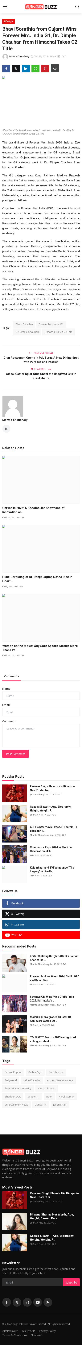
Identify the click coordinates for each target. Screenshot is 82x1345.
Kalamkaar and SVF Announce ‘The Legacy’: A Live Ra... (52, 869)
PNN (4, 517)
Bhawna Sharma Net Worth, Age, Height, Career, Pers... (52, 1216)
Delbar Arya (35, 1072)
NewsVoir (37, 1335)
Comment (9, 721)
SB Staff (34, 814)
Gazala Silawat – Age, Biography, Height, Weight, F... (50, 808)
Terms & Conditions (14, 1335)
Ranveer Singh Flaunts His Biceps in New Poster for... (52, 788)
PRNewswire (10, 1331)
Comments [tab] (11, 676)
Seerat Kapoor (13, 1072)
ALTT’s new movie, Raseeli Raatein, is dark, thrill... (53, 828)
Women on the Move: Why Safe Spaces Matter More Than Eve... (40, 648)
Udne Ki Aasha (31, 1080)
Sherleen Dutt (13, 1096)
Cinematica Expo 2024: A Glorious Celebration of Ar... (51, 849)
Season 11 (33, 1096)
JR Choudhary (37, 794)
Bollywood (11, 1080)
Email (6, 705)
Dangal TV (41, 1104)
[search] (77, 6)
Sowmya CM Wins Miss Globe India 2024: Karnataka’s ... (52, 998)
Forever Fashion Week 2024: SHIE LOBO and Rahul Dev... (55, 978)
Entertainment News (16, 1104)
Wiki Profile (28, 1331)
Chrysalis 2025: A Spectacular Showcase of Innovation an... (33, 510)
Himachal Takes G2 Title (58, 332)
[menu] (5, 6)
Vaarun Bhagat (46, 1088)
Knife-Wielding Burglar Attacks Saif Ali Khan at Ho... (54, 958)
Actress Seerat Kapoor (60, 1080)
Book (49, 1096)
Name (6, 688)
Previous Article (43, 352)
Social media (56, 1072)
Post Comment (15, 754)
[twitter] (17, 1302)
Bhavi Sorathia (24, 324)
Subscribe (71, 1282)
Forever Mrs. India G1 (51, 324)
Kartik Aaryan (67, 1096)
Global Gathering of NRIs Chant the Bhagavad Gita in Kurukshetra (41, 376)
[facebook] (6, 1302)
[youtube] (37, 1302)
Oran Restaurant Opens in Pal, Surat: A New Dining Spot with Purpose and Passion (41, 360)
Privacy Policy (47, 1331)
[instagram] (27, 1302)
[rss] (47, 1302)
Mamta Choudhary (15, 420)
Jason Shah (59, 1104)
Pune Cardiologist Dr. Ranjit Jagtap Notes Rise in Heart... (37, 579)
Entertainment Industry (18, 1088)
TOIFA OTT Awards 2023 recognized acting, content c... (53, 1039)
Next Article (38, 369)
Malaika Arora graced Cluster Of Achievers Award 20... (50, 1019)
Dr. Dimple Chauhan (27, 332)
